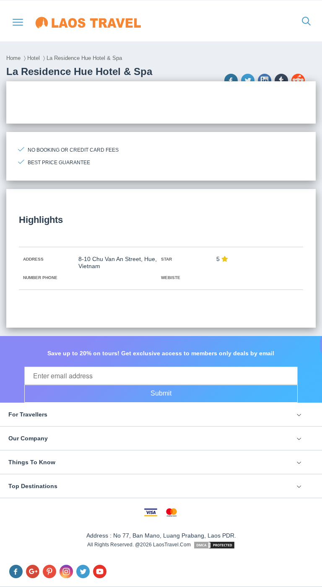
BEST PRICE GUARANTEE (59, 162)
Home (13, 58)
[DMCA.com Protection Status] (214, 545)
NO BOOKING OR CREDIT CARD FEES (73, 150)
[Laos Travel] (101, 22)
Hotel (33, 58)
